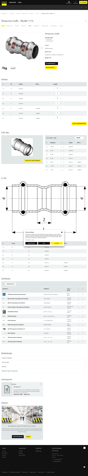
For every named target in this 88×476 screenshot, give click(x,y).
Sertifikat (5, 288)
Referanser (5, 453)
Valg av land (41, 472)
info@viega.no (57, 461)
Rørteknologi (24, 13)
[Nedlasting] (61, 146)
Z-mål (29, 25)
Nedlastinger (45, 25)
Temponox (32, 13)
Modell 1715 (9, 25)
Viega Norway (4, 13)
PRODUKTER (22, 448)
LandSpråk (68, 289)
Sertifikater (36, 25)
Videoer (61, 25)
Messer (4, 457)
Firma (4, 448)
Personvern (25, 472)
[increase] (61, 88)
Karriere (4, 455)
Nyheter (21, 451)
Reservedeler (22, 455)
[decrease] (54, 88)
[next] (41, 48)
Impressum (5, 472)
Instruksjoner (54, 25)
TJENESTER (38, 448)
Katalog (17, 13)
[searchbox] (43, 7)
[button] (44, 358)
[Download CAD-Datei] (61, 143)
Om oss (4, 451)
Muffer (37, 13)
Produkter (12, 13)
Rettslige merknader (15, 472)
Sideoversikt (33, 472)
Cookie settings (50, 472)
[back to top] (84, 448)
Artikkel (17, 25)
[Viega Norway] (4, 2)
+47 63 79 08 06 (58, 459)
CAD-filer (23, 25)
